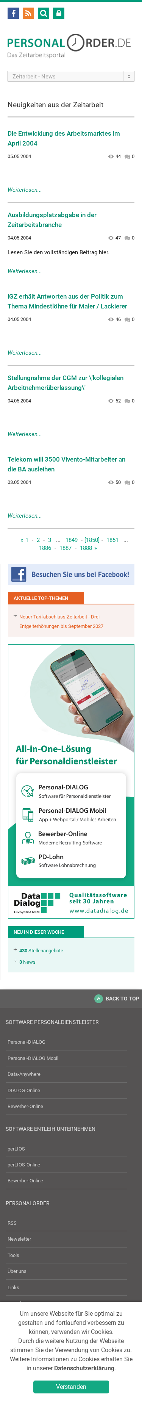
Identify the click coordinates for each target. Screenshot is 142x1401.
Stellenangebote (41, 950)
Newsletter (19, 1239)
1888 (86, 548)
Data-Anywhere (24, 1074)
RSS (12, 1223)
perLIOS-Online (24, 1165)
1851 (112, 540)
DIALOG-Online (24, 1090)
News (27, 962)
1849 (71, 540)
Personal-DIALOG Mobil (33, 1058)
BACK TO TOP (122, 999)
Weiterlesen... (25, 189)
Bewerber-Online (25, 1106)
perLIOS (16, 1149)
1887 (65, 548)
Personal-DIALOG (26, 1042)
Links (13, 1287)
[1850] (92, 540)
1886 (45, 548)
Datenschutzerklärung (84, 1368)
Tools (13, 1255)
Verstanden (71, 1386)
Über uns (17, 1271)
